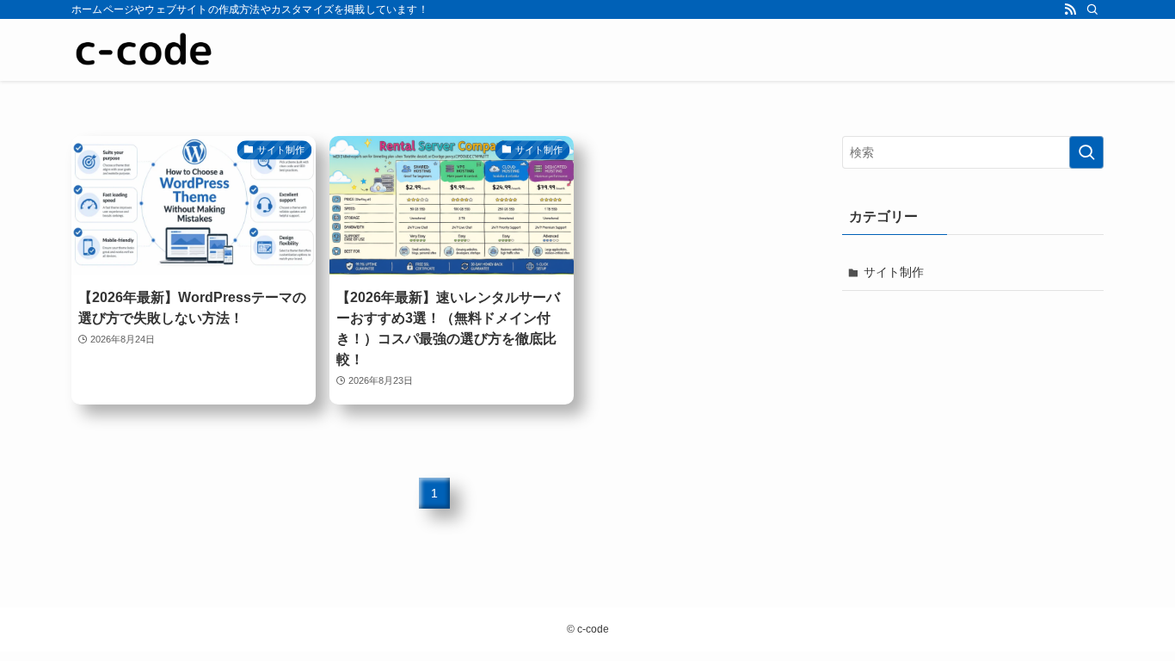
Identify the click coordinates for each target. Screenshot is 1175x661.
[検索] (1092, 9)
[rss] (1070, 9)
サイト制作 (894, 272)
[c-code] (148, 50)
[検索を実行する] (1086, 152)
